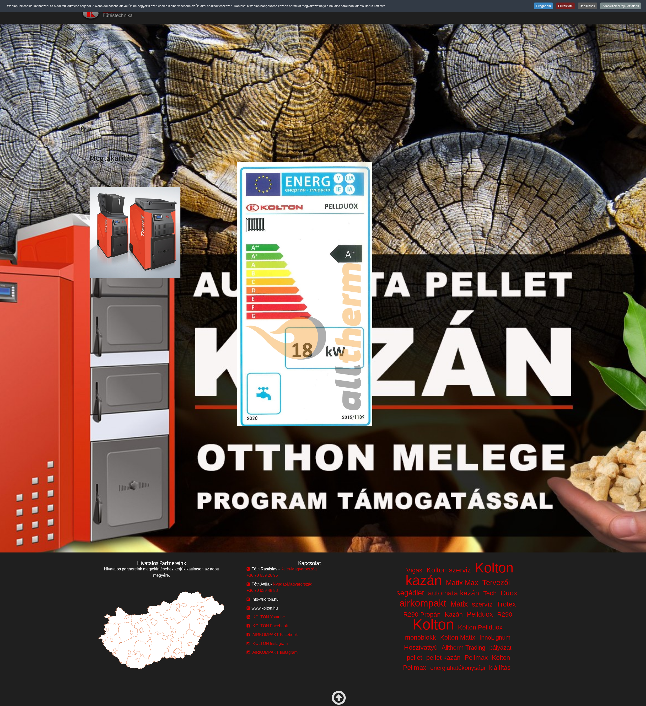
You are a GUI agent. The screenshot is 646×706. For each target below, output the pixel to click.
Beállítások (587, 6)
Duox (509, 593)
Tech (490, 593)
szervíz (482, 604)
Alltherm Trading (463, 647)
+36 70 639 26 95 (262, 575)
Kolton (433, 624)
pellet (414, 657)
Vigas (414, 570)
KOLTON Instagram (270, 643)
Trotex (506, 604)
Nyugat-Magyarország (292, 584)
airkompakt (422, 603)
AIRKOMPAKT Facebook (275, 635)
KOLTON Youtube (269, 617)
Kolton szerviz (448, 570)
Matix (459, 604)
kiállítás (500, 667)
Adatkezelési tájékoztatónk (620, 6)
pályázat (500, 647)
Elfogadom (543, 6)
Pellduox (480, 614)
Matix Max (462, 583)
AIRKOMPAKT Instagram (275, 652)
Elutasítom (565, 6)
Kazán (454, 614)
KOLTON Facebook (270, 626)
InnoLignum (494, 637)
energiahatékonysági (457, 667)
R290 (504, 614)
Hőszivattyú (421, 647)
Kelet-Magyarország (299, 569)
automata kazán (453, 593)
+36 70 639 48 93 (262, 590)
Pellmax (476, 657)
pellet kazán (443, 657)
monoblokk (420, 637)
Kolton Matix (457, 637)
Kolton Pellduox (480, 627)
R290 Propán (422, 614)
